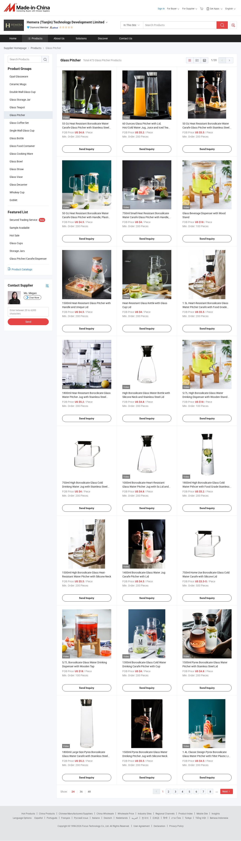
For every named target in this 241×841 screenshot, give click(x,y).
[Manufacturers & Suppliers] (28, 7)
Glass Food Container (22, 146)
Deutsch (108, 817)
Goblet (13, 200)
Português (52, 817)
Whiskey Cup (17, 192)
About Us (59, 38)
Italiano (96, 817)
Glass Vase (16, 177)
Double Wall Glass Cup (23, 92)
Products (37, 38)
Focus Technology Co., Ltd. (96, 825)
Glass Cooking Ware (21, 153)
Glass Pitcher (17, 115)
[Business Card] (47, 285)
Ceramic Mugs (18, 84)
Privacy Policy (176, 825)
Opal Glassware (19, 76)
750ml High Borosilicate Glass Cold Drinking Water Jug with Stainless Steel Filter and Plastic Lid (84, 486)
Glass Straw (17, 169)
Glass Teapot (17, 107)
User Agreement (141, 825)
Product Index (185, 813)
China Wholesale (105, 813)
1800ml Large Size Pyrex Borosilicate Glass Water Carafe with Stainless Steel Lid (85, 756)
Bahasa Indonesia (219, 817)
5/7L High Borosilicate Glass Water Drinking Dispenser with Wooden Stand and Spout (204, 397)
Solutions (81, 38)
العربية (135, 817)
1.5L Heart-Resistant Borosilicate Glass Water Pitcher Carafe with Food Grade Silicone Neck (205, 307)
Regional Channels (165, 813)
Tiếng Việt (200, 817)
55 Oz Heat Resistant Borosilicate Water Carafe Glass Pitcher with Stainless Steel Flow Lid (85, 127)
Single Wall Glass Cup (22, 130)
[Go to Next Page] (229, 60)
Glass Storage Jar (20, 99)
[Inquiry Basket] (202, 8)
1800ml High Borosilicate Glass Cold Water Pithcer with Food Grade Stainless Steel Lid (205, 486)
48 (89, 791)
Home (12, 38)
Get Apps (214, 8)
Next (225, 791)
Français (65, 817)
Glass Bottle (17, 138)
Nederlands (122, 817)
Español (38, 817)
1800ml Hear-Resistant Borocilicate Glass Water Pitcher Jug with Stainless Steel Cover (86, 397)
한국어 (145, 817)
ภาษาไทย (176, 817)
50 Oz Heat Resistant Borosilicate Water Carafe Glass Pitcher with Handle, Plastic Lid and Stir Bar (86, 217)
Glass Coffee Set (19, 123)
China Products (47, 813)
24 (73, 791)
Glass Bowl (16, 161)
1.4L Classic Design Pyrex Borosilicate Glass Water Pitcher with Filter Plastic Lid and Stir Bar (206, 756)
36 (81, 791)
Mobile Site (202, 813)
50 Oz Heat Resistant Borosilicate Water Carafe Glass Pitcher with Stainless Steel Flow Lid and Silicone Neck (205, 127)
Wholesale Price (126, 813)
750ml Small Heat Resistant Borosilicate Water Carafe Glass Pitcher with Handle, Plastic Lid (145, 217)
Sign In (161, 8)
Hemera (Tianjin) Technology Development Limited (65, 22)
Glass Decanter (18, 184)
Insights (216, 813)
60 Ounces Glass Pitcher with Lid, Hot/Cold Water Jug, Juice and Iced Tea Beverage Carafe (145, 127)
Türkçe (188, 817)
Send (28, 321)
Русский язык (81, 817)
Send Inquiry (86, 149)
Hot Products (28, 813)
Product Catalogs (22, 269)
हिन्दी (165, 817)
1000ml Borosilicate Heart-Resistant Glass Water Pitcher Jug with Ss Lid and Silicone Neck (145, 486)
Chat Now (34, 297)
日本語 (156, 817)
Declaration (159, 825)
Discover (103, 38)
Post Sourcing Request (233, 25)
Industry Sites (145, 813)
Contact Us (125, 38)
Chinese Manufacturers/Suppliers (76, 813)
